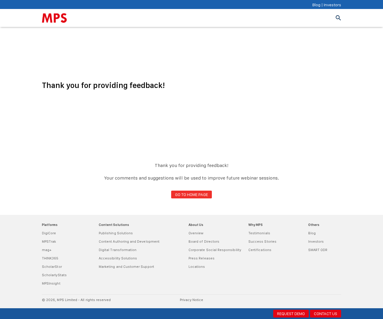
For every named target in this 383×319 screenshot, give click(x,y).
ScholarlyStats (54, 275)
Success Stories (262, 241)
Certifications (259, 250)
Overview (196, 233)
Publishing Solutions (116, 233)
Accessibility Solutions (118, 258)
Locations (197, 267)
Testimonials (259, 233)
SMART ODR (318, 250)
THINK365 (50, 258)
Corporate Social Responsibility (215, 250)
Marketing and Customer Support (126, 267)
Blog (316, 4)
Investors (332, 4)
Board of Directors (204, 241)
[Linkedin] (331, 302)
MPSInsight (51, 283)
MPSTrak (49, 241)
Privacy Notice (191, 300)
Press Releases (202, 258)
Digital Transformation (117, 250)
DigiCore (49, 233)
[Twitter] (338, 302)
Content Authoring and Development (129, 241)
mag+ (46, 250)
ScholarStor (52, 267)
